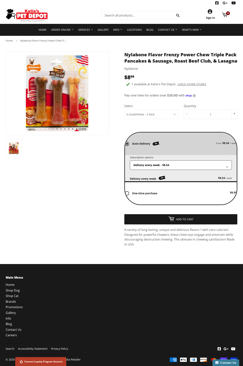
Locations (134, 29)
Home (43, 29)
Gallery (103, 29)
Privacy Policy (59, 348)
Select (128, 106)
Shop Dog (13, 290)
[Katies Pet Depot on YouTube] (233, 3)
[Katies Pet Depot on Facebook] (217, 3)
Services (84, 29)
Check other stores (192, 84)
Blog (149, 29)
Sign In (210, 18)
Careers (11, 335)
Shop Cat (12, 296)
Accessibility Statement (32, 348)
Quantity (190, 106)
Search (10, 348)
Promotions (14, 307)
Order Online (61, 29)
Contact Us (166, 29)
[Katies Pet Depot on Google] (225, 3)
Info (116, 29)
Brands (11, 301)
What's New (190, 29)
